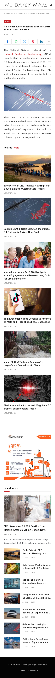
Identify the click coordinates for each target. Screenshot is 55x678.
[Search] (50, 4)
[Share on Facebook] (8, 42)
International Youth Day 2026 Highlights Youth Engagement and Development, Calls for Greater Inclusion (27, 275)
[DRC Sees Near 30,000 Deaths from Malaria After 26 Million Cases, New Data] (27, 508)
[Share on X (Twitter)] (24, 42)
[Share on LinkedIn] (41, 42)
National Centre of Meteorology (23, 54)
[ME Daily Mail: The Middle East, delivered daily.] (26, 5)
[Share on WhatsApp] (16, 42)
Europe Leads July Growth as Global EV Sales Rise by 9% (36, 597)
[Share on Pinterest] (33, 42)
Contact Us (33, 671)
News (7, 21)
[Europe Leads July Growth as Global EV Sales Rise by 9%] (12, 598)
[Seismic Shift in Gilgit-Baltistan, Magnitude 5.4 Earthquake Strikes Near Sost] (27, 211)
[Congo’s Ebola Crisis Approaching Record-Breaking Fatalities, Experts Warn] (12, 583)
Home (6, 13)
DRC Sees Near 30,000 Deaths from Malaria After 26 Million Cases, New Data (24, 530)
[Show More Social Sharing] (48, 42)
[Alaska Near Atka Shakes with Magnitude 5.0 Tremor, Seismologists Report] (27, 388)
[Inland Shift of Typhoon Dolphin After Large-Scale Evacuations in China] (27, 344)
